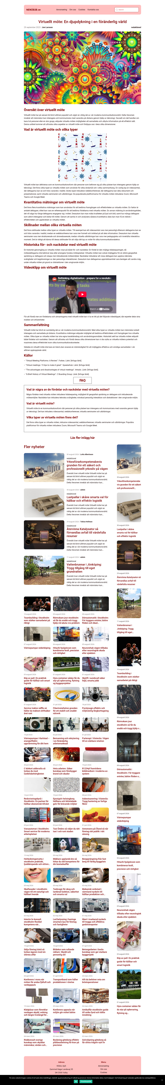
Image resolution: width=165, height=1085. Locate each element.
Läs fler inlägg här (82, 437)
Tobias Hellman (86, 522)
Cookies (81, 9)
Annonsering (61, 9)
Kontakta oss (93, 9)
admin (82, 490)
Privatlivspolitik (86, 1081)
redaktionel (136, 27)
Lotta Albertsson (86, 454)
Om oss (72, 9)
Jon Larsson (47, 27)
